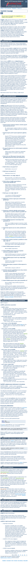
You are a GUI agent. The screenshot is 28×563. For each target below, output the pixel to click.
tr (26, 554)
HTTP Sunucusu (8, 8)
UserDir (11, 236)
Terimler (15, 560)
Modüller (4, 560)
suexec (3, 424)
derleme (24, 495)
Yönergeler (9, 560)
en (18, 554)
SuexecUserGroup (4, 472)
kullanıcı (22, 324)
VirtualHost (5, 478)
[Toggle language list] (1, 13)
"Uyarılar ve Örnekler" (9, 296)
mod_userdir (3, 473)
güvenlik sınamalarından (20, 493)
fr (20, 554)
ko (24, 554)
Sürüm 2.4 (19, 8)
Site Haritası (20, 560)
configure (24, 407)
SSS (12, 560)
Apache (1, 8)
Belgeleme (14, 8)
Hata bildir (26, 560)
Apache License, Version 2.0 (6, 557)
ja (22, 554)
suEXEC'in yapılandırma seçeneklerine (13, 237)
